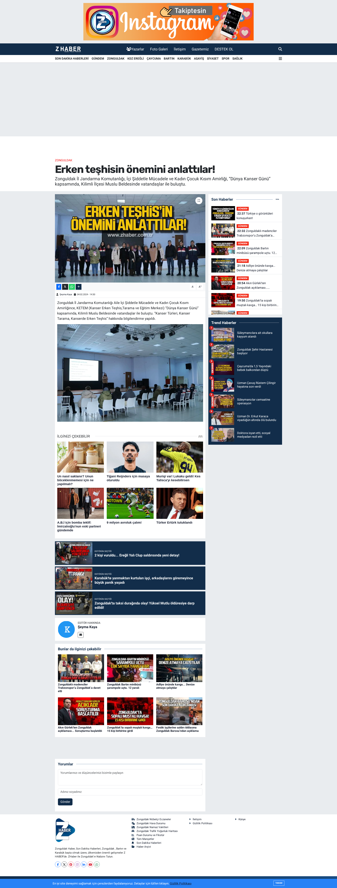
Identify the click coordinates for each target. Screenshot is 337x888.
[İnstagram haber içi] (168, 21)
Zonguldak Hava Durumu (151, 823)
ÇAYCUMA (154, 58)
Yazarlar (137, 49)
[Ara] (280, 49)
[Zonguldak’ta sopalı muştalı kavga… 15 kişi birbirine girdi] (130, 711)
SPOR (225, 58)
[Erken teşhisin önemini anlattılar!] (130, 238)
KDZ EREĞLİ (135, 58)
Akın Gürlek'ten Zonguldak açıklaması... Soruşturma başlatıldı (80, 729)
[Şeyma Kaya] (66, 629)
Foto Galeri (159, 49)
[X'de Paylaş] (65, 287)
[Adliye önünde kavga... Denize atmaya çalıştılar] (179, 668)
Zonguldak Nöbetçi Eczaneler (154, 819)
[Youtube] (90, 864)
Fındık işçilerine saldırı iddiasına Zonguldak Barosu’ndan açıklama (177, 729)
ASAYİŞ (199, 58)
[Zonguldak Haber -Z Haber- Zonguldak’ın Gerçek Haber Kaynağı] (68, 49)
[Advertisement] (168, 108)
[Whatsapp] (97, 864)
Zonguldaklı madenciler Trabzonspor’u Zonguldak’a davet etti (79, 688)
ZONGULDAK (115, 58)
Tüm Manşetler (145, 839)
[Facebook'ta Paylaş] (58, 287)
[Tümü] (277, 199)
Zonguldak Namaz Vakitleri (152, 827)
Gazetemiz (200, 49)
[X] (64, 864)
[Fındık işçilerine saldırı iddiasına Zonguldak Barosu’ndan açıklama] (179, 711)
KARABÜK (184, 58)
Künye (242, 819)
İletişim (180, 49)
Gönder (65, 801)
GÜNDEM (98, 58)
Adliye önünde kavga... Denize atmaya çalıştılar (175, 686)
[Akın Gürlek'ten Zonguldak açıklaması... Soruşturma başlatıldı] (81, 711)
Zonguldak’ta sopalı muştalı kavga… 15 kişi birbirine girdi (130, 729)
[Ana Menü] (280, 59)
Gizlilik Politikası (202, 823)
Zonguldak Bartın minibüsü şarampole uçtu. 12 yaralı (124, 686)
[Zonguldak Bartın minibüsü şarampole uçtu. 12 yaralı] (130, 668)
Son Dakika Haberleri (149, 842)
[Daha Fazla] (78, 287)
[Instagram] (77, 864)
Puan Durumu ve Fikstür (150, 835)
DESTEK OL (224, 49)
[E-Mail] (81, 635)
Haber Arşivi (144, 846)
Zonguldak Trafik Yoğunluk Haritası (157, 831)
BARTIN (169, 58)
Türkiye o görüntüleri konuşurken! (255, 216)
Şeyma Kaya (66, 294)
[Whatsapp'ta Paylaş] (72, 287)
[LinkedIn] (84, 864)
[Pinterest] (71, 864)
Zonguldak (63, 160)
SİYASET (213, 58)
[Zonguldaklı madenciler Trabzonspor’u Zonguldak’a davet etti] (81, 668)
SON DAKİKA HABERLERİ (72, 58)
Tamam (278, 883)
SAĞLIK (237, 58)
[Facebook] (58, 864)
